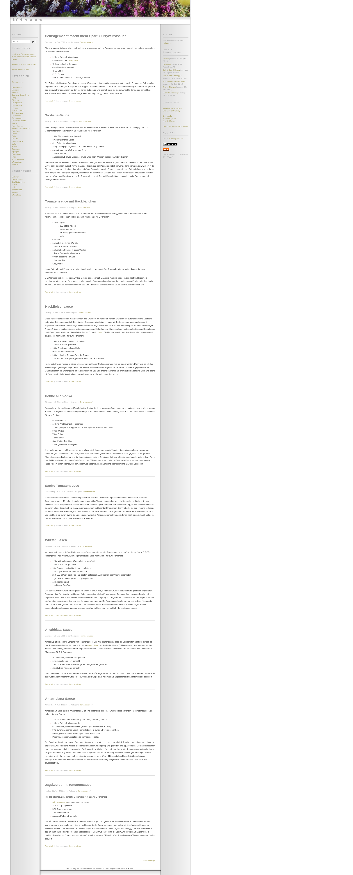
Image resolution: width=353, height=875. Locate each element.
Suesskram (16, 154)
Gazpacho (167, 64)
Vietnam (15, 192)
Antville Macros (169, 121)
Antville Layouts (169, 119)
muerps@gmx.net (175, 139)
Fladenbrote (17, 105)
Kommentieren (75, 101)
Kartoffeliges (17, 126)
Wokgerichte (17, 162)
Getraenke (16, 116)
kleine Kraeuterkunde (21, 128)
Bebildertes (17, 87)
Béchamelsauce (59, 802)
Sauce (14, 146)
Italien (14, 187)
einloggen (167, 43)
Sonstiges (16, 149)
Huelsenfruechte (19, 121)
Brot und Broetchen (20, 95)
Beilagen (15, 90)
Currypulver (73, 60)
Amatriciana (92, 645)
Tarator (166, 59)
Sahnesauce (17, 141)
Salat (14, 144)
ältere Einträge (148, 861)
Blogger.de (167, 116)
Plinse (14, 134)
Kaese (14, 123)
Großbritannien (18, 182)
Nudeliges (16, 131)
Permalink (49, 101)
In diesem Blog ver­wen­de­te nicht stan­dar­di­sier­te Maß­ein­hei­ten (24, 56)
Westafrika (16, 195)
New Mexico (17, 190)
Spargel (15, 152)
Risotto (15, 139)
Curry (14, 98)
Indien (14, 185)
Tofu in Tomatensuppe (172, 76)
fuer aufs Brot (18, 110)
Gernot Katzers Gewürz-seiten (175, 126)
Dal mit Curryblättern (171, 70)
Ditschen (15, 100)
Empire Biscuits (169, 87)
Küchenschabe (28, 19)
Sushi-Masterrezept (171, 93)
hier (100, 332)
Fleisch (15, 108)
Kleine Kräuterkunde (20, 70)
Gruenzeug (17, 118)
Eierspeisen (17, 103)
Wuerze (15, 164)
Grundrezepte (18, 82)
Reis (14, 136)
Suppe (15, 157)
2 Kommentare (60, 615)
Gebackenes (17, 113)
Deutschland (17, 179)
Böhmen (15, 177)
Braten (15, 92)
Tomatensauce (18, 159)
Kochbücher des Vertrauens (24, 64)
